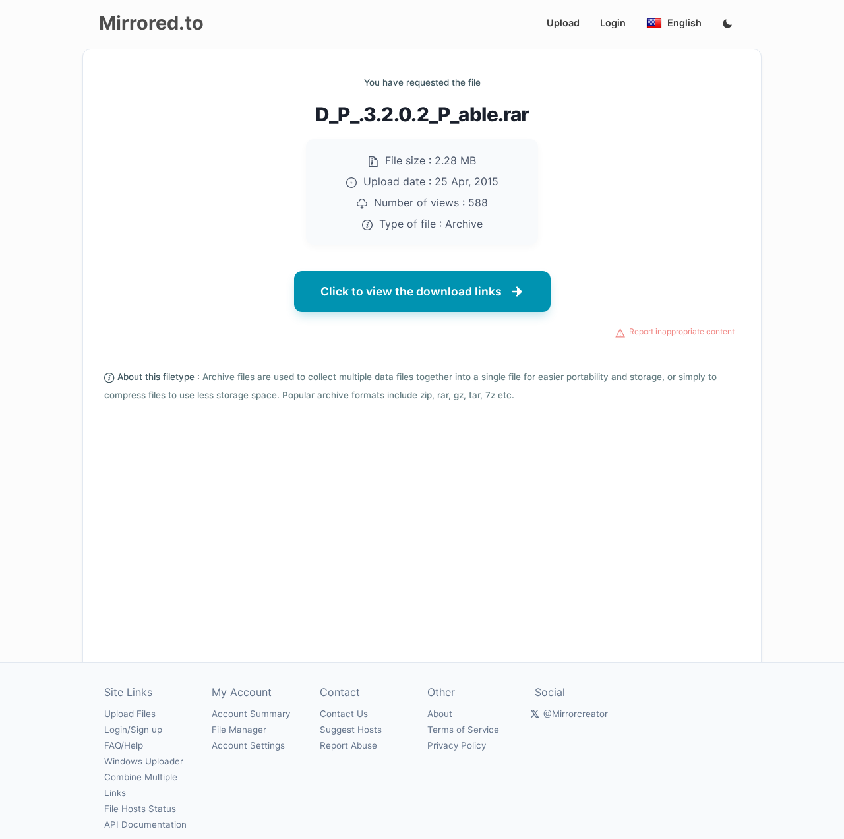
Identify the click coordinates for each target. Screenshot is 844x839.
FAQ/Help (123, 745)
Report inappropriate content (682, 331)
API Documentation (145, 824)
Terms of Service (463, 729)
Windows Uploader (143, 761)
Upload (563, 22)
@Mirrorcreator (575, 713)
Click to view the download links (411, 291)
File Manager (239, 729)
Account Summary (251, 713)
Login (613, 22)
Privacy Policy (456, 745)
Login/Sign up (133, 729)
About (439, 713)
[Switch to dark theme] (727, 24)
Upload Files (130, 713)
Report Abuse (348, 745)
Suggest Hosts (351, 729)
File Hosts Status (140, 808)
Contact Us (344, 713)
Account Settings (248, 745)
